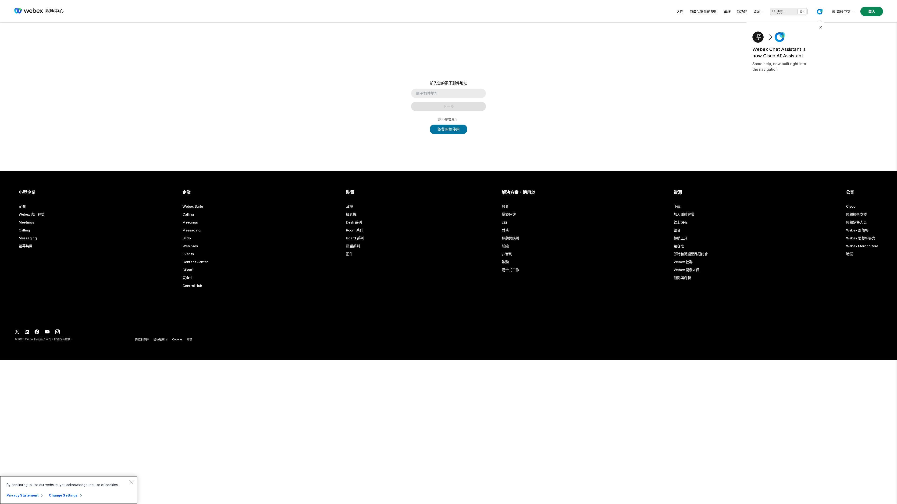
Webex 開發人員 (686, 270)
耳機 (349, 206)
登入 (871, 11)
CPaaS (187, 270)
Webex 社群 (683, 262)
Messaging (28, 238)
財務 (505, 230)
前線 (505, 246)
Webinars (190, 246)
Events (188, 254)
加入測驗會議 (684, 214)
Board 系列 (355, 238)
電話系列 (353, 246)
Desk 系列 (354, 222)
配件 (349, 254)
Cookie (177, 339)
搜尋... (781, 12)
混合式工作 (510, 270)
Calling (24, 230)
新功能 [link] (742, 11)
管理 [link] (727, 11)
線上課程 (680, 222)
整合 (677, 230)
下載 (677, 206)
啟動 (505, 262)
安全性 (187, 278)
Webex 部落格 (857, 230)
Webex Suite (192, 206)
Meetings (26, 222)
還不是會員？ (448, 119)
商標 (189, 339)
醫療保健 (509, 214)
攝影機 (351, 214)
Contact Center (195, 262)
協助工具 (680, 238)
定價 (22, 206)
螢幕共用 (25, 246)
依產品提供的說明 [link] (704, 11)
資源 (756, 11)
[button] (820, 12)
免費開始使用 (448, 129)
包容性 (679, 246)
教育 (505, 206)
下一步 (448, 106)
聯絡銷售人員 (856, 222)
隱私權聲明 (160, 339)
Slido (186, 238)
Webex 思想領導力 (860, 238)
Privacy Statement (23, 495)
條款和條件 (142, 339)
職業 (849, 254)
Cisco (850, 206)
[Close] (131, 482)
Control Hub (192, 285)
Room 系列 (354, 230)
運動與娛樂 (510, 238)
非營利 (507, 254)
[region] (68, 490)
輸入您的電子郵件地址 (448, 83)
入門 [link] (679, 11)
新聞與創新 (682, 278)
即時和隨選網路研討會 (691, 254)
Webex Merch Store (862, 246)
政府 (505, 222)
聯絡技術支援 (856, 214)
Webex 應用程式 (31, 214)
